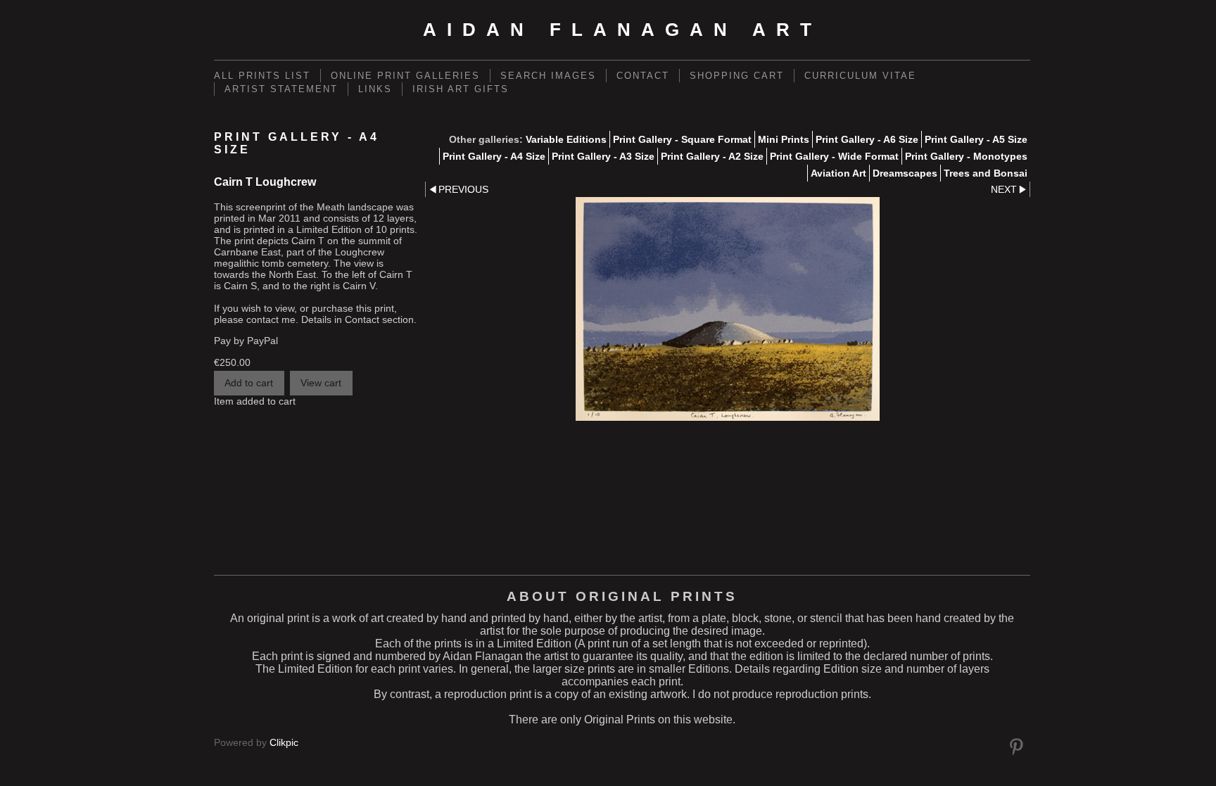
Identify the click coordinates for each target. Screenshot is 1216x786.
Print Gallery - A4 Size (494, 156)
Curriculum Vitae (860, 75)
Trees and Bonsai (985, 173)
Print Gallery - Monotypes (966, 156)
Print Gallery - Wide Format (834, 156)
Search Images (548, 75)
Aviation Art (838, 173)
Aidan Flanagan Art (622, 29)
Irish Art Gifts (460, 89)
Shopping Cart (737, 75)
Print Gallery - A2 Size (712, 156)
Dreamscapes (905, 173)
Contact (642, 75)
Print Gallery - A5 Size (976, 139)
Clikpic (284, 742)
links (375, 89)
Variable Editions (566, 139)
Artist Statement (281, 89)
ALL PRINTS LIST (262, 75)
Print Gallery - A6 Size (867, 139)
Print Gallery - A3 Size (603, 156)
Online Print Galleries (405, 75)
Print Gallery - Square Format (682, 139)
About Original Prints (622, 596)
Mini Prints (783, 139)
